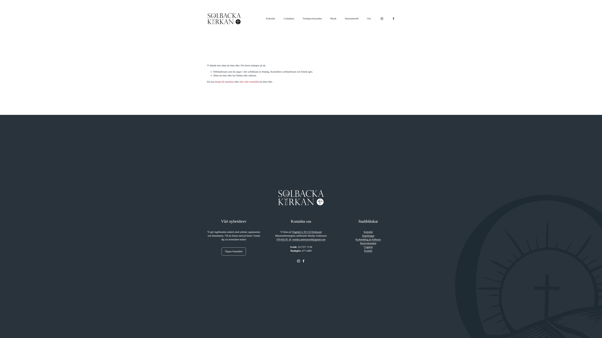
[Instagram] (381, 18)
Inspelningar (368, 235)
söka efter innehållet (249, 81)
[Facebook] (393, 18)
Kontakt (368, 250)
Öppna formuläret (234, 251)
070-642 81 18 (284, 239)
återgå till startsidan (224, 81)
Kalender (270, 18)
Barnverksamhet (368, 243)
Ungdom (368, 247)
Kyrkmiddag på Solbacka (368, 239)
